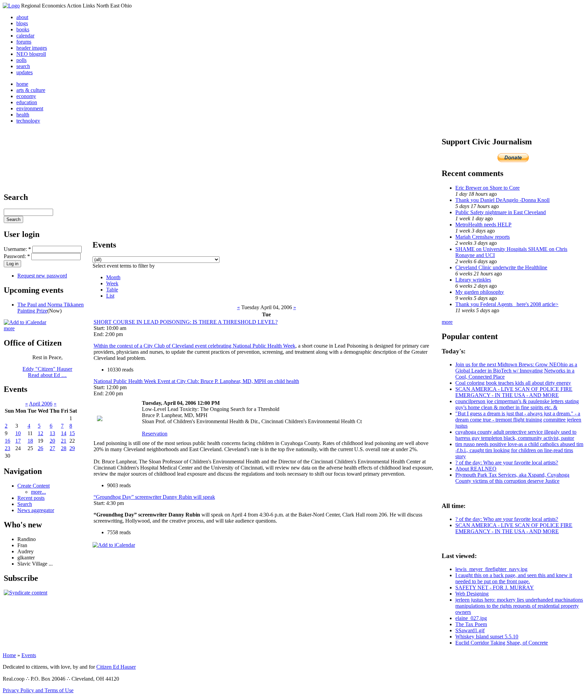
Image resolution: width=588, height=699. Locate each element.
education (26, 102)
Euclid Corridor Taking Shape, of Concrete (501, 643)
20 (52, 441)
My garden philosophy (479, 292)
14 (63, 433)
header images (31, 48)
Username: (17, 249)
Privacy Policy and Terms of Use (38, 690)
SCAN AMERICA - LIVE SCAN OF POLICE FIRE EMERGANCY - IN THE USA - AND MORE (513, 392)
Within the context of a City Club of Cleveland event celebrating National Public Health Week (194, 346)
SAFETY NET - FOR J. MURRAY (494, 587)
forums (23, 42)
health (22, 114)
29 (72, 448)
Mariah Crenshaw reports (482, 237)
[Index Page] (11, 6)
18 (30, 441)
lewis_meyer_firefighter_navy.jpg (491, 569)
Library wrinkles (473, 280)
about (22, 17)
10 (18, 433)
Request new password (42, 276)
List (110, 296)
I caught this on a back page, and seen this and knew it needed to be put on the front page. (513, 578)
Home (9, 655)
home (22, 84)
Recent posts (31, 498)
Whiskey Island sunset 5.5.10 (486, 636)
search (23, 66)
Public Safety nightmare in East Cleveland (500, 212)
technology (28, 121)
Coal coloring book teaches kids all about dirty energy (513, 383)
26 (40, 448)
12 (40, 433)
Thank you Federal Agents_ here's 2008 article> (506, 304)
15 (72, 433)
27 (52, 448)
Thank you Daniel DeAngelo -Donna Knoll (502, 200)
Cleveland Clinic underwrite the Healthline (501, 267)
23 (7, 448)
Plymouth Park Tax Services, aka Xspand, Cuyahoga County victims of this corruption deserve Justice (512, 478)
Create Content (33, 486)
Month (113, 277)
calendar (25, 35)
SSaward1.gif (470, 630)
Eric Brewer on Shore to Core (487, 188)
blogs (22, 23)
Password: (17, 256)
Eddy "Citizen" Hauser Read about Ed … (47, 372)
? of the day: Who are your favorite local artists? (506, 462)
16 (7, 441)
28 (63, 448)
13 (52, 433)
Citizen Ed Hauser (116, 667)
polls (21, 60)
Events (28, 655)
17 (18, 441)
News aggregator (35, 510)
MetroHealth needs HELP (483, 224)
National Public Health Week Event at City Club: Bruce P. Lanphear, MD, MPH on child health (196, 381)
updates (24, 72)
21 (63, 441)
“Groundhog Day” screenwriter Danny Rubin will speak (154, 497)
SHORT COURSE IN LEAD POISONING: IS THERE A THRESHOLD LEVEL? (186, 322)
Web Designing (472, 594)
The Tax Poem (471, 624)
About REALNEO (475, 469)
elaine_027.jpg (471, 618)
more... (38, 492)
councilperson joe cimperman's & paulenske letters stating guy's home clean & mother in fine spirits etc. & (517, 404)
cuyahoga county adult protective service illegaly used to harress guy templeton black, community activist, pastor (515, 435)
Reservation (154, 433)
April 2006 (40, 404)
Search (24, 504)
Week (112, 283)
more (9, 328)
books (22, 29)
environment (29, 108)
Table (112, 289)
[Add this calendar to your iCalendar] (25, 322)
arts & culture (30, 90)
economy (26, 96)
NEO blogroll (31, 54)
